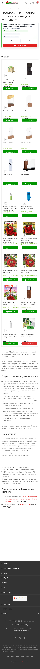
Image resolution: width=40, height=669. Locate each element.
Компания (5, 604)
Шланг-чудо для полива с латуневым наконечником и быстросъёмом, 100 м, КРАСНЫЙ (20, 499)
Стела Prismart (25, 504)
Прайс (29, 41)
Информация (6, 609)
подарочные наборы (27, 24)
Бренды (4, 578)
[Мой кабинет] (33, 3)
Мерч (5, 24)
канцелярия (7, 26)
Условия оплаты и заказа (11, 36)
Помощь (4, 613)
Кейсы (11, 41)
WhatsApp (25, 638)
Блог (3, 587)
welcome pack (13, 24)
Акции (4, 573)
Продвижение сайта (7, 651)
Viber (20, 638)
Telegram (15, 638)
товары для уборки (21, 26)
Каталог (4, 563)
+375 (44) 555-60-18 (15, 621)
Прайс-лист (6, 592)
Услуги (4, 582)
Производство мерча (10, 568)
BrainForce (25, 662)
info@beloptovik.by (21, 625)
